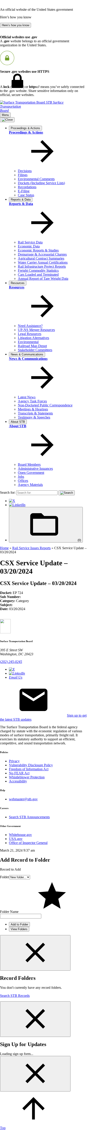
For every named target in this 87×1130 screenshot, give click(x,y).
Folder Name (9, 912)
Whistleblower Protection (27, 777)
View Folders (19, 929)
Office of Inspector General (28, 843)
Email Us (15, 677)
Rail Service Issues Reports (31, 548)
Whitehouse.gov (20, 835)
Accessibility (18, 781)
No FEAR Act (19, 773)
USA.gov (16, 839)
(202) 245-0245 (11, 662)
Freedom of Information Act (28, 769)
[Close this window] (35, 953)
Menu (5, 115)
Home (4, 548)
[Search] (66, 492)
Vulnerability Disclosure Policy (31, 765)
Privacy (14, 761)
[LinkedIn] (17, 505)
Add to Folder (19, 924)
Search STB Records (15, 996)
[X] (12, 501)
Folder (4, 877)
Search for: (7, 492)
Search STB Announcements (29, 817)
